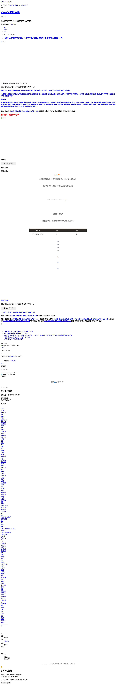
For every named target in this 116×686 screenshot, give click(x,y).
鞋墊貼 (2, 433)
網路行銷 (3, 600)
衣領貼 (2, 408)
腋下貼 (2, 427)
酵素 (2, 502)
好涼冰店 (3, 422)
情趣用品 (3, 585)
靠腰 (2, 521)
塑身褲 (2, 619)
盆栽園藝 (3, 511)
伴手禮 (2, 443)
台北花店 (3, 549)
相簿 (5, 27)
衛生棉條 (3, 596)
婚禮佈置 (3, 545)
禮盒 (2, 441)
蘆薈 (2, 605)
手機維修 (3, 592)
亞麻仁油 (3, 494)
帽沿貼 (2, 410)
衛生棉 (2, 594)
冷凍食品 (3, 456)
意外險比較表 (4, 505)
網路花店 (3, 543)
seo (1, 602)
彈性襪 (2, 573)
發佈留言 (3, 376)
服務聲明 (73, 664)
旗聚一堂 (3, 437)
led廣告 (3, 568)
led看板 (3, 572)
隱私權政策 (66, 664)
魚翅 (2, 458)
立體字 (2, 558)
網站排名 (3, 538)
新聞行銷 (3, 603)
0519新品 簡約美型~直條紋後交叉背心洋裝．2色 (24, 319)
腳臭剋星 (3, 412)
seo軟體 (3, 536)
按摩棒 (2, 587)
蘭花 (2, 515)
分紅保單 (3, 507)
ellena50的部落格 (10, 12)
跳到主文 (3, 16)
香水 (2, 611)
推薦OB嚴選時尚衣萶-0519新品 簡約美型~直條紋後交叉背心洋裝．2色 (33, 38)
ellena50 (3, 347)
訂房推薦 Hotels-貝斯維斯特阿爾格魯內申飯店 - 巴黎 (18, 331)
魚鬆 (2, 444)
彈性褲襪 (3, 577)
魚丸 (2, 448)
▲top (2, 363)
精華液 (2, 607)
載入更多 (3, 366)
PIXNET (46, 664)
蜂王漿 (2, 496)
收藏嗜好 (13, 24)
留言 (14, 356)
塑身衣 (2, 617)
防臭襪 (2, 418)
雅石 (2, 513)
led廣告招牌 (4, 564)
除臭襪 (2, 416)
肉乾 (2, 446)
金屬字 (2, 562)
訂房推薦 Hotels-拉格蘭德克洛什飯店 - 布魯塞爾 (17, 337)
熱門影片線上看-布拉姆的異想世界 (13, 339)
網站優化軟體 (4, 534)
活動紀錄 (12, 360)
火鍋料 (2, 452)
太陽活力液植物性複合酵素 (8, 528)
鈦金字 (2, 570)
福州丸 (2, 454)
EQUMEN (3, 620)
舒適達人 (3, 598)
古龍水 (2, 613)
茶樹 (2, 609)
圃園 (2, 615)
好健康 (2, 490)
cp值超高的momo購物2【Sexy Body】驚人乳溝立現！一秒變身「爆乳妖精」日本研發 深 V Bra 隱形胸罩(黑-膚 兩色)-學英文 (38, 335)
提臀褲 (2, 622)
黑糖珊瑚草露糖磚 (6, 532)
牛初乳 (2, 498)
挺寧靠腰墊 (4, 519)
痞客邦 (11, 356)
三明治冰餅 (4, 420)
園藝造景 (3, 509)
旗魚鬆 (2, 439)
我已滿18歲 (3, 682)
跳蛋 (2, 589)
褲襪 (2, 575)
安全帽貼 (3, 424)
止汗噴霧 (3, 431)
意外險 (2, 503)
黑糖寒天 (3, 530)
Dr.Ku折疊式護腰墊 (6, 517)
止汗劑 (2, 429)
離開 (9, 682)
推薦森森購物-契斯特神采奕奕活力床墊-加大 (16, 333)
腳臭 (2, 414)
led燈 (2, 566)
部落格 (6, 29)
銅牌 (2, 560)
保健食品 (3, 492)
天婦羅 (2, 450)
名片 (5, 31)
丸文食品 (3, 435)
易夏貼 (2, 425)
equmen (66, 200)
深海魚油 (3, 500)
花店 (2, 541)
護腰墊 (2, 524)
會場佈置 (3, 547)
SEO (2, 539)
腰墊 (2, 523)
